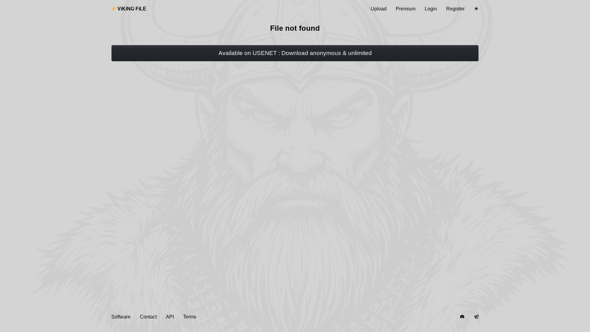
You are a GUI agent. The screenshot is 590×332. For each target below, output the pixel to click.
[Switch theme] (476, 9)
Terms (189, 316)
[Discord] (462, 317)
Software (121, 316)
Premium (405, 8)
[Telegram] (476, 317)
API (170, 316)
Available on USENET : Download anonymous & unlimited (295, 53)
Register (455, 8)
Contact (148, 316)
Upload (379, 8)
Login (431, 8)
